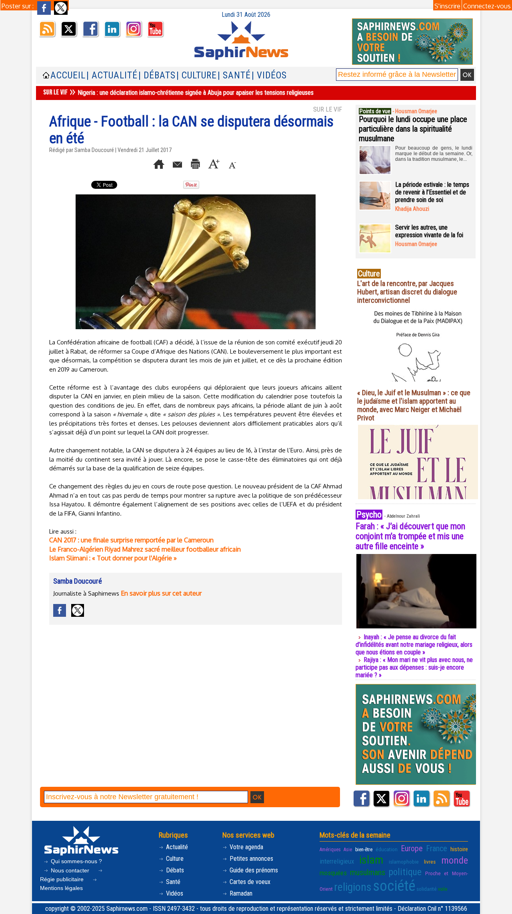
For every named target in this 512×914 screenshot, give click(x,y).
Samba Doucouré (94, 150)
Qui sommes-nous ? (75, 861)
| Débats (157, 75)
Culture (174, 858)
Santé (172, 882)
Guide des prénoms (253, 870)
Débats (174, 870)
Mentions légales (61, 888)
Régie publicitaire (62, 879)
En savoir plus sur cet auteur (161, 593)
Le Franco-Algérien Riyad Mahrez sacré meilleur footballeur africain (145, 549)
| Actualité (112, 75)
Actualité (176, 847)
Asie (348, 849)
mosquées (333, 873)
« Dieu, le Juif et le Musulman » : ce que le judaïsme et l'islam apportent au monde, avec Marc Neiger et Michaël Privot (413, 405)
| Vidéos (269, 75)
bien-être (363, 849)
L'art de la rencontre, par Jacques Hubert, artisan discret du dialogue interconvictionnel (407, 291)
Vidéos (173, 893)
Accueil (68, 75)
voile (442, 889)
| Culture (196, 75)
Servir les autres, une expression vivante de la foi (429, 231)
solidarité (426, 889)
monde (454, 860)
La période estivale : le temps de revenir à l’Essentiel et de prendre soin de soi (432, 192)
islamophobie (404, 861)
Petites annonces (250, 858)
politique (405, 872)
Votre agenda (245, 847)
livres (430, 861)
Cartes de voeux (249, 882)
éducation (387, 849)
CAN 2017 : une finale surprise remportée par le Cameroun (131, 540)
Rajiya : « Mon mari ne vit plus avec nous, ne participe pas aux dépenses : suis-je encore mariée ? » (414, 667)
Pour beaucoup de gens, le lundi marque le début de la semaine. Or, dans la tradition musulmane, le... (433, 153)
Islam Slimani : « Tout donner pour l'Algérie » (113, 558)
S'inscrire (447, 6)
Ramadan (240, 893)
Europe (412, 848)
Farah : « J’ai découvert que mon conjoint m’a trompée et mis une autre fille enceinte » (410, 536)
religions (353, 887)
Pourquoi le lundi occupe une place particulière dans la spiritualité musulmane (413, 128)
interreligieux (337, 861)
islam (371, 859)
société (394, 886)
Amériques (330, 849)
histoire (459, 849)
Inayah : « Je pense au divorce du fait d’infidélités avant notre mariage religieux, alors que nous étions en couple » (414, 644)
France (436, 848)
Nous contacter (70, 870)
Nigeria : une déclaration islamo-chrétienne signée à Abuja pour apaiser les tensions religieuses (196, 92)
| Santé (234, 75)
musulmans (367, 872)
